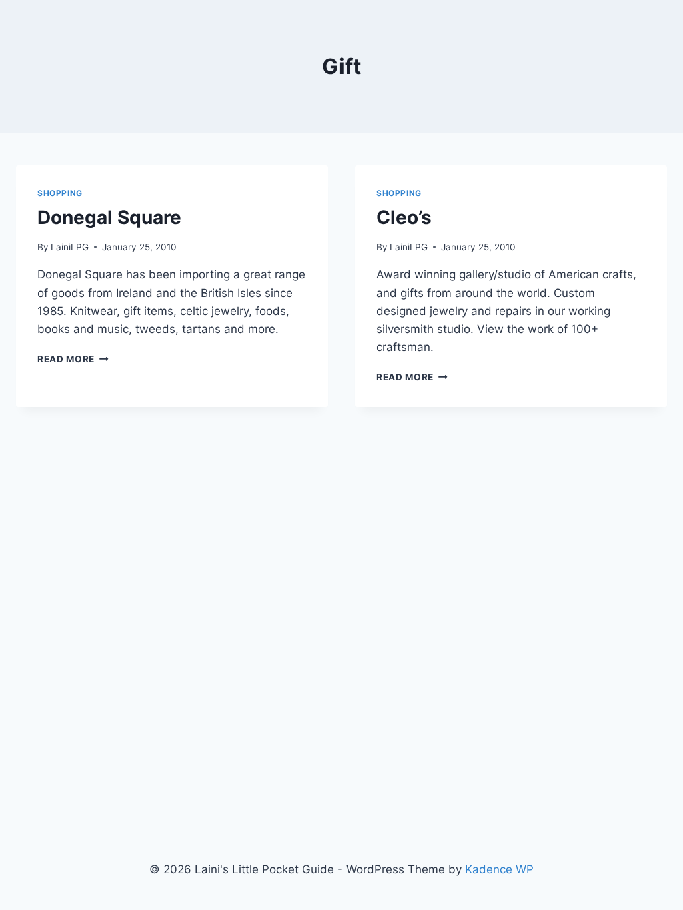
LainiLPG (70, 247)
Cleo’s (404, 217)
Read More (73, 359)
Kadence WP (499, 869)
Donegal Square (109, 217)
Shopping (60, 193)
